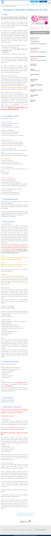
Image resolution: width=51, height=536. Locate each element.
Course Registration (40, 32)
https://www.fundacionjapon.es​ (7, 401)
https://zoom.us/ (13, 291)
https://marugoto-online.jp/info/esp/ (8, 216)
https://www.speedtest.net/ (6, 316)
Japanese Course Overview (25, 514)
